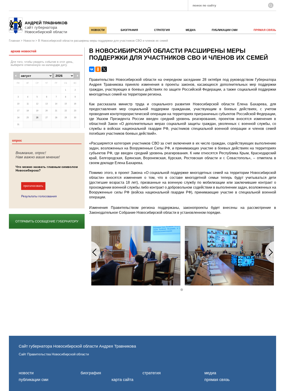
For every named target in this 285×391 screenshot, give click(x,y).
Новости (29, 40)
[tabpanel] (136, 255)
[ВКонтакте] (91, 69)
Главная (14, 40)
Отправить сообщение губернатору (46, 221)
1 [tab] (182, 290)
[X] (104, 69)
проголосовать (33, 185)
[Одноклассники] (98, 69)
